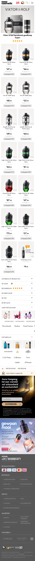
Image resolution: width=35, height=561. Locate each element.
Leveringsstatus (10, 499)
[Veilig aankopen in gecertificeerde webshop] (19, 547)
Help (22, 499)
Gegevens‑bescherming (25, 522)
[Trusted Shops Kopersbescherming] (4, 547)
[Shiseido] (21, 539)
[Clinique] (8, 539)
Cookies (7, 527)
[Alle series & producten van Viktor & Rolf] (17, 9)
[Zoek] (27, 3)
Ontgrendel (11, 404)
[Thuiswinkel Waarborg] (10, 547)
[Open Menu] (7, 3)
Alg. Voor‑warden (25, 518)
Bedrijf (6, 518)
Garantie (24, 479)
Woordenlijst (26, 503)
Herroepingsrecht (10, 522)
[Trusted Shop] (22, 3)
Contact (7, 503)
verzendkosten (20, 554)
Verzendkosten (9, 479)
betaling (7, 484)
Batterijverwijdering (11, 508)
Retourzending (26, 484)
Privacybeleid (9, 410)
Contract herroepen (11, 489)
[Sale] (17, 3)
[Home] (2, 368)
